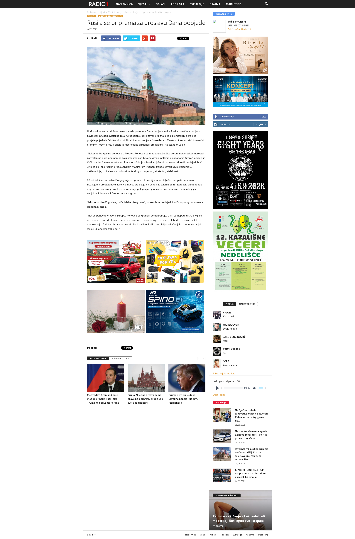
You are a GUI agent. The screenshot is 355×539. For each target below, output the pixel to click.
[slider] (232, 388)
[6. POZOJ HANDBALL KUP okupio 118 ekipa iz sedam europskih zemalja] (222, 475)
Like (263, 116)
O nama (214, 4)
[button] (266, 4)
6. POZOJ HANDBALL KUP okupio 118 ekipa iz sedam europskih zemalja (250, 473)
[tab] (229, 304)
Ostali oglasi (219, 394)
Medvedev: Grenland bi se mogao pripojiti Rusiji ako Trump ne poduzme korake (103, 398)
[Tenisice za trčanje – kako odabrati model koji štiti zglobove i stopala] (240, 510)
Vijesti (142, 4)
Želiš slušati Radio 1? (239, 29)
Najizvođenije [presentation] (247, 304)
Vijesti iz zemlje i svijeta (110, 16)
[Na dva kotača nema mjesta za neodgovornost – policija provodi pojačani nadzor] (222, 436)
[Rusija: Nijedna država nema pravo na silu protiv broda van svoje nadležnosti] (146, 378)
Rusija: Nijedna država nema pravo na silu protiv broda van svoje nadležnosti (145, 398)
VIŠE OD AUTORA (120, 358)
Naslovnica (124, 4)
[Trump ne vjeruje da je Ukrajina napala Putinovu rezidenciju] (186, 378)
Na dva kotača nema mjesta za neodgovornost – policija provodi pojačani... (251, 434)
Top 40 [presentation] (229, 304)
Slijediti (261, 124)
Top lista (177, 4)
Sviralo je (197, 4)
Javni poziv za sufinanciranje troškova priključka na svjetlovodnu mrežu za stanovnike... (251, 454)
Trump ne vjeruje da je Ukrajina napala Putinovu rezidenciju (183, 398)
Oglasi (160, 4)
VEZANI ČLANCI (98, 358)
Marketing (233, 4)
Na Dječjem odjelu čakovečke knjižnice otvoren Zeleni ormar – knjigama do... (251, 415)
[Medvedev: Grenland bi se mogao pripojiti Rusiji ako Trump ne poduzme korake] (105, 378)
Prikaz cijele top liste (224, 373)
